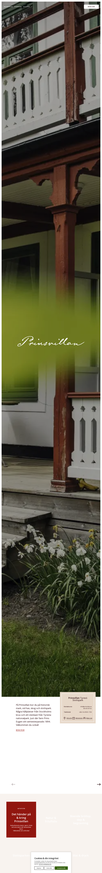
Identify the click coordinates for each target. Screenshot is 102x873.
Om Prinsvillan (8, 6)
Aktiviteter (26, 6)
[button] (98, 784)
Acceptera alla (61, 868)
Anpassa (39, 868)
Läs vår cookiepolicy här (45, 864)
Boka (91, 7)
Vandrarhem (17, 6)
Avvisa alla (49, 868)
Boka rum (20, 730)
